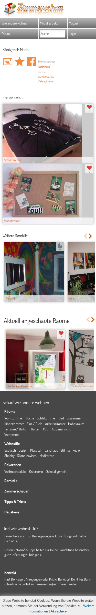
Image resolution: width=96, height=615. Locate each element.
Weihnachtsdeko (15, 471)
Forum (6, 33)
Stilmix (65, 450)
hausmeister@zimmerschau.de (55, 584)
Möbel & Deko (49, 23)
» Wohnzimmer (46, 81)
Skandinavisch (27, 455)
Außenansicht (61, 429)
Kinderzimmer (14, 423)
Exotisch (10, 450)
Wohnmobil (12, 434)
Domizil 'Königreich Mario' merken (19, 61)
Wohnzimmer (13, 418)
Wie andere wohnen (15, 23)
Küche (30, 418)
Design (22, 450)
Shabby (9, 455)
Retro (76, 450)
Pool (46, 429)
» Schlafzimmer (46, 77)
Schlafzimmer (46, 418)
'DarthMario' (44, 66)
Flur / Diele (34, 423)
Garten (35, 429)
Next (90, 236)
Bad (61, 418)
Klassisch (36, 450)
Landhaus (51, 450)
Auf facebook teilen (31, 61)
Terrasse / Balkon (16, 429)
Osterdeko (36, 471)
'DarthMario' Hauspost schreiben (8, 61)
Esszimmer (74, 418)
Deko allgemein (56, 471)
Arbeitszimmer (55, 423)
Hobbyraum (76, 423)
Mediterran (46, 455)
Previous (85, 236)
